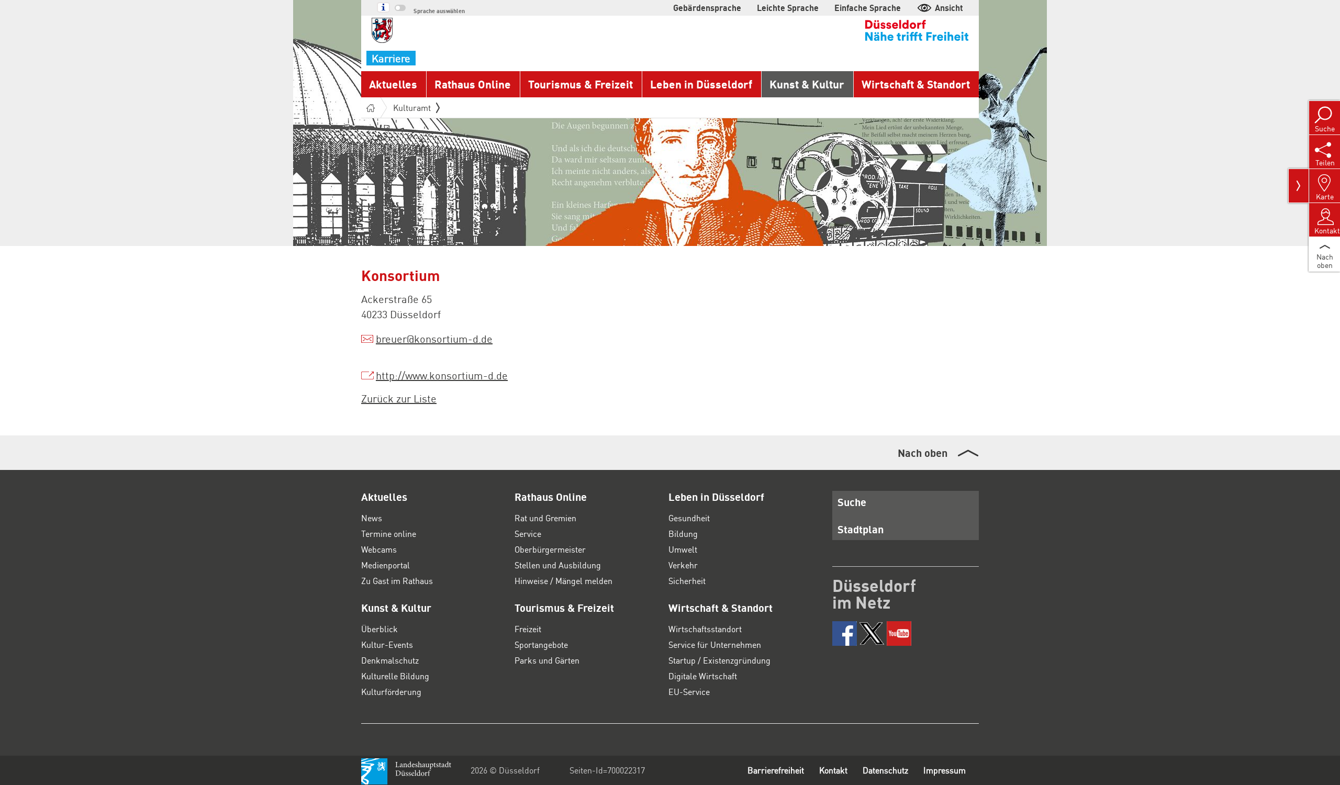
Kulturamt (412, 107)
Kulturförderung (391, 691)
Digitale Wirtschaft (702, 675)
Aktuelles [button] (393, 84)
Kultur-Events (387, 644)
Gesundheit (689, 517)
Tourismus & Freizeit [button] (580, 84)
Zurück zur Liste (399, 398)
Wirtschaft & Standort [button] (916, 84)
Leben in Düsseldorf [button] (701, 84)
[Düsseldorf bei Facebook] (844, 633)
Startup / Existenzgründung (719, 660)
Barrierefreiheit (775, 770)
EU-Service (689, 691)
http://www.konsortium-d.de (442, 375)
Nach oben (922, 452)
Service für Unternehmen (714, 644)
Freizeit (528, 628)
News (371, 517)
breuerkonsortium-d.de (434, 338)
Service (528, 533)
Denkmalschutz (390, 660)
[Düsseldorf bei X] (871, 633)
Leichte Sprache (788, 7)
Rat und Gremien (545, 517)
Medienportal (385, 564)
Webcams (379, 549)
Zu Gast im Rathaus (397, 580)
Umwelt (682, 549)
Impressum (944, 770)
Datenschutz (885, 770)
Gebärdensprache (707, 7)
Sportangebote (541, 644)
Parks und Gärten (547, 660)
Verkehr (683, 564)
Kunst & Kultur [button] (806, 84)
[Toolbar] (1298, 186)
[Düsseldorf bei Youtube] (899, 633)
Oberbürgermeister (550, 549)
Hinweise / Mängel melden (563, 580)
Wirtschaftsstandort (705, 628)
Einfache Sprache (867, 7)
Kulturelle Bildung (395, 675)
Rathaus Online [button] (472, 84)
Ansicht (949, 7)
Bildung (683, 533)
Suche (852, 502)
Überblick (379, 628)
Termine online (388, 533)
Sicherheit (687, 580)
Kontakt (833, 770)
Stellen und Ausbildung (558, 564)
